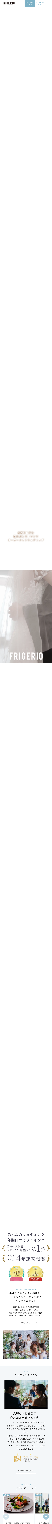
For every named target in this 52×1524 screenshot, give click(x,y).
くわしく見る (25, 1323)
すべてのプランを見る (25, 1471)
